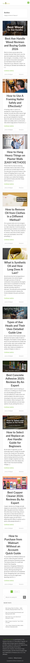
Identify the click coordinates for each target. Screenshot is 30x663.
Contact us (10, 658)
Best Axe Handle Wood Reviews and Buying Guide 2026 (14, 613)
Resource (21, 74)
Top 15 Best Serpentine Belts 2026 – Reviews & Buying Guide (15, 626)
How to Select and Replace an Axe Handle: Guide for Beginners (15, 439)
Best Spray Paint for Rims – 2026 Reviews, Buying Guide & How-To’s (14, 608)
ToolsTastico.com (8, 639)
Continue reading (9, 70)
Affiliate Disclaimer (18, 658)
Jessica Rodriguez (9, 74)
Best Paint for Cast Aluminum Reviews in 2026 (13, 617)
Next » (17, 591)
